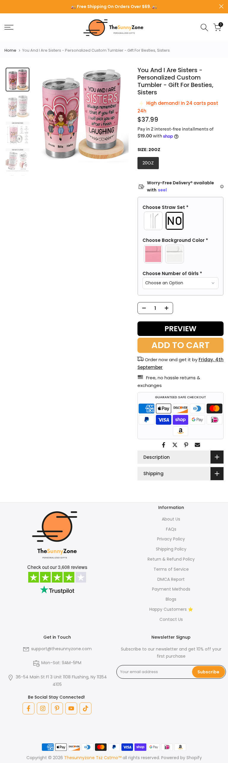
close (6, 6)
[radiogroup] (180, 221)
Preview (180, 328)
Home (10, 50)
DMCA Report (171, 579)
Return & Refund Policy (171, 559)
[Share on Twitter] (175, 445)
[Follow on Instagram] (43, 708)
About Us (171, 519)
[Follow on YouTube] (71, 708)
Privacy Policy (171, 539)
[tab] (17, 79)
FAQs (171, 529)
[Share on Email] (197, 445)
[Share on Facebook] (163, 445)
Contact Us (171, 619)
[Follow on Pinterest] (57, 708)
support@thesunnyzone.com (61, 649)
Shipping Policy (171, 549)
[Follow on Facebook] (28, 708)
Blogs (171, 599)
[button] (180, 207)
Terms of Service (171, 569)
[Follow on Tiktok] (85, 708)
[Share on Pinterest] (186, 445)
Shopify (194, 758)
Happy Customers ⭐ (171, 609)
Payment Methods (171, 589)
